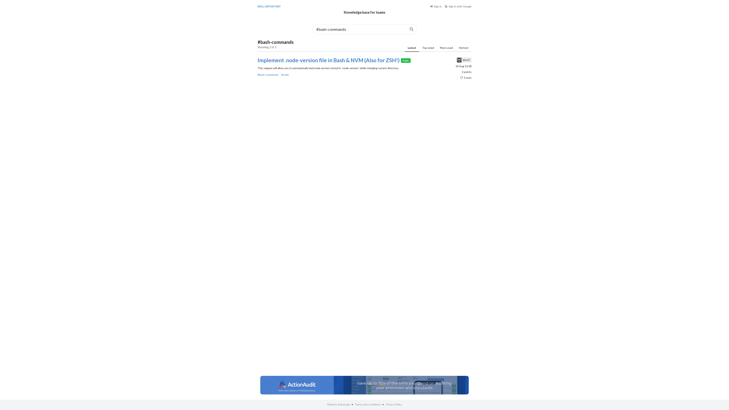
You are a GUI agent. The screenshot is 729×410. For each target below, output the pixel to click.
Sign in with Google (460, 6)
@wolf (466, 59)
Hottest (464, 47)
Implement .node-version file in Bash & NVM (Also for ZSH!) (329, 60)
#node (285, 74)
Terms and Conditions (368, 404)
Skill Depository (269, 6)
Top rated (428, 47)
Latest (412, 47)
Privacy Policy (394, 404)
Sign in (438, 6)
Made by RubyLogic (338, 404)
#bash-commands (268, 74)
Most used (446, 47)
